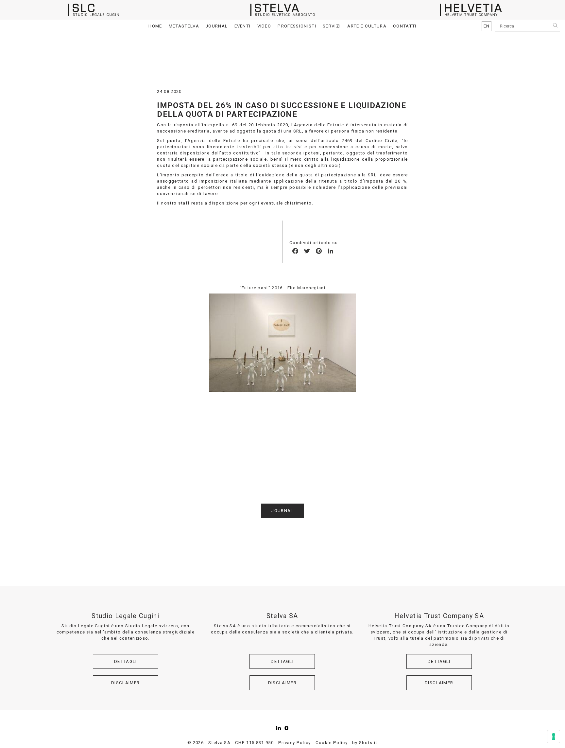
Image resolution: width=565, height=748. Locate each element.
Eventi (242, 26)
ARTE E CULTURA (366, 26)
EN (487, 26)
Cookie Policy (332, 742)
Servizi (332, 26)
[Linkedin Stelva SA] (278, 728)
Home (155, 26)
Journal (217, 26)
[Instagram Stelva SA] (286, 728)
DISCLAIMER (125, 682)
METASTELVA (184, 26)
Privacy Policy (294, 742)
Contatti (405, 26)
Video (264, 26)
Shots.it (368, 742)
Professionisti (297, 26)
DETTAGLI (125, 661)
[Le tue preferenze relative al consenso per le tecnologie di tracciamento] (553, 736)
